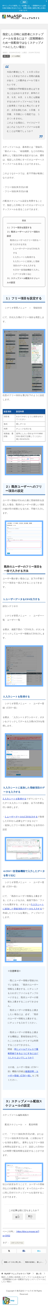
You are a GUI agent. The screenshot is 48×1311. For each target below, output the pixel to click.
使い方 (6, 56)
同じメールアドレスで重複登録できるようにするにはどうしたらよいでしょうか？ (23, 1053)
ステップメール (17, 1243)
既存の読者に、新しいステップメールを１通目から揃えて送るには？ (36, 1262)
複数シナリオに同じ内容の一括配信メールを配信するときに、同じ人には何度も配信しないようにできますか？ (14, 1262)
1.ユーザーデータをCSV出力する (21, 817)
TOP (17, 1274)
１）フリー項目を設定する (19, 227)
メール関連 (16, 56)
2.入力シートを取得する (24, 257)
